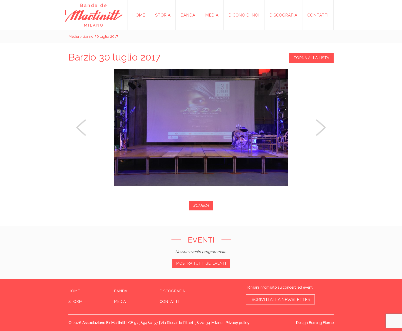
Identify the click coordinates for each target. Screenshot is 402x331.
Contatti (317, 15)
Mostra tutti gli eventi (201, 263)
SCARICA (201, 205)
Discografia (283, 15)
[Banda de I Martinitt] (93, 15)
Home (138, 15)
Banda (188, 15)
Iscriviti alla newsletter (280, 299)
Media (211, 15)
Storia (163, 15)
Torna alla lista (311, 58)
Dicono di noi (243, 15)
